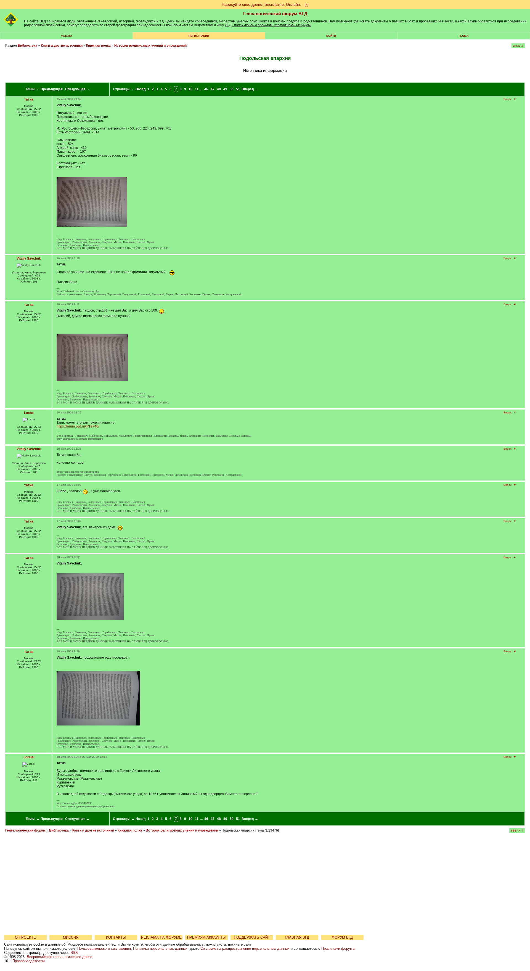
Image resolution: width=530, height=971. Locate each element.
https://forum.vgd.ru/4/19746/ (78, 426)
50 (232, 89)
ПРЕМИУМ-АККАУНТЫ (206, 937)
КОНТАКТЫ (116, 937)
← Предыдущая (49, 89)
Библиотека (27, 46)
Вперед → (250, 89)
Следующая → (77, 89)
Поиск (463, 35)
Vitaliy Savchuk (29, 258)
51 (238, 89)
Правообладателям (28, 961)
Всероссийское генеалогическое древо (59, 957)
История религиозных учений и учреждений (150, 46)
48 (219, 89)
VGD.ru (66, 35)
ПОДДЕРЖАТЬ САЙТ (252, 937)
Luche (29, 413)
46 (206, 89)
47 (212, 89)
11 (196, 89)
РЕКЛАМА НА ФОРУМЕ (161, 937)
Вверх (508, 99)
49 (225, 89)
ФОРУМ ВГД (342, 937)
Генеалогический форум (25, 830)
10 (190, 89)
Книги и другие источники (62, 46)
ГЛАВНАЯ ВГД (297, 937)
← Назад (138, 89)
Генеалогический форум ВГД (275, 13)
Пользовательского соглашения (104, 948)
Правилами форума (337, 948)
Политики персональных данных (160, 948)
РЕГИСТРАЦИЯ (199, 35)
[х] (306, 4)
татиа (28, 99)
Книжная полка (98, 46)
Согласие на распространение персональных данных (245, 948)
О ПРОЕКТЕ (25, 937)
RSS (74, 953)
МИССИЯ (70, 937)
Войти (331, 35)
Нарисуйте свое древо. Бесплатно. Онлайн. (261, 4)
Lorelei (28, 757)
